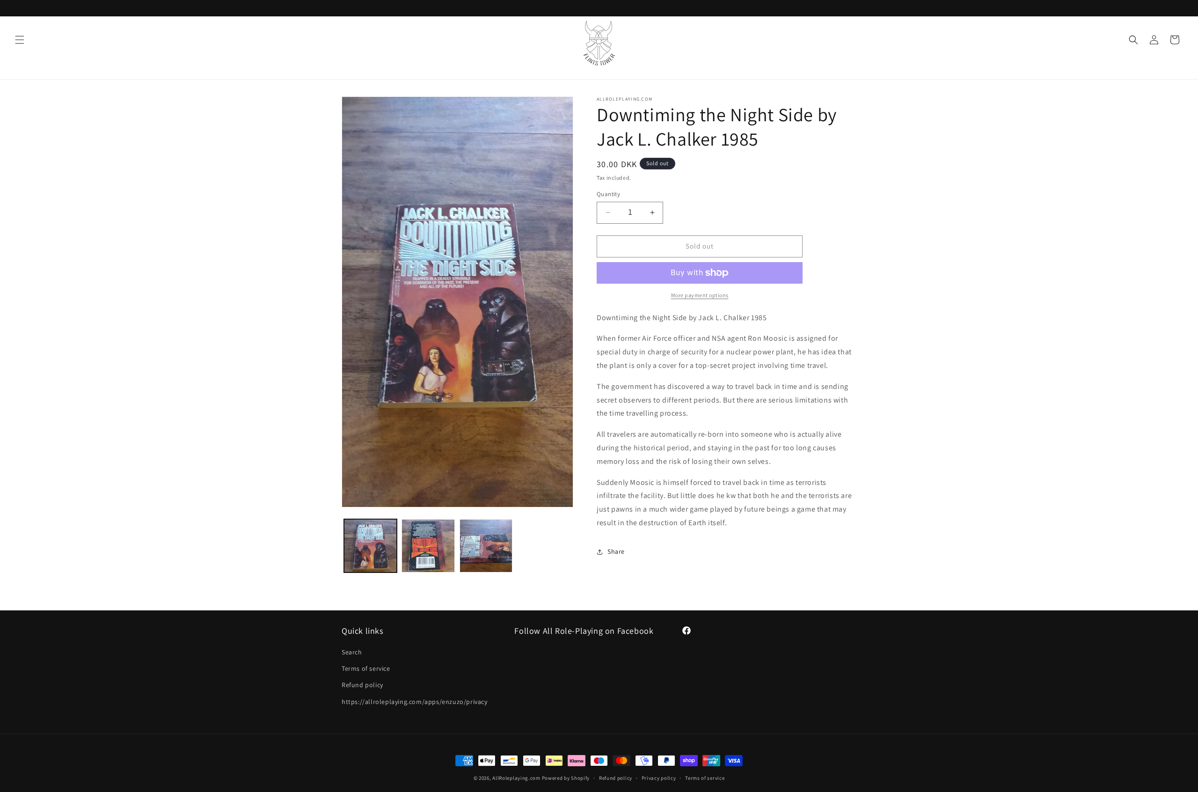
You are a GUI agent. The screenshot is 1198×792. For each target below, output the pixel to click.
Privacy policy (659, 778)
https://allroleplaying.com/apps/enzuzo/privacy (415, 701)
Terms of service (366, 668)
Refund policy (362, 685)
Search (352, 652)
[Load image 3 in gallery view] (486, 545)
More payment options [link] (700, 295)
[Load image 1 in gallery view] (370, 545)
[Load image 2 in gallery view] (428, 545)
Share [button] (616, 551)
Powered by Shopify (566, 778)
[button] (19, 39)
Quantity (608, 194)
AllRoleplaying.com (516, 778)
